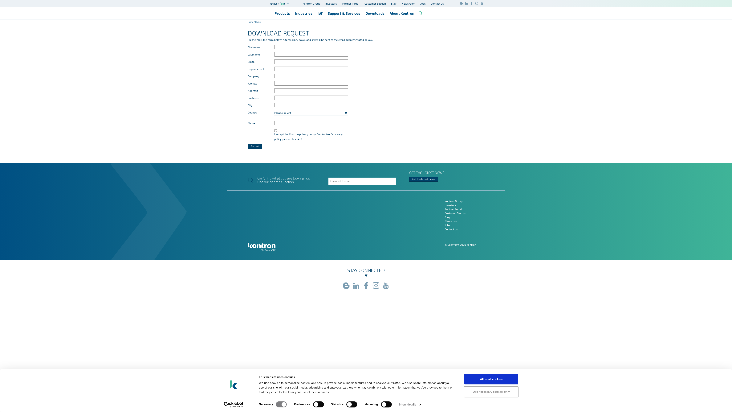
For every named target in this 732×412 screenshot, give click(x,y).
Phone (251, 123)
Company (253, 76)
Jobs (423, 3)
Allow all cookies (491, 379)
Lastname (254, 54)
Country (252, 112)
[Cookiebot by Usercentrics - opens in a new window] (233, 404)
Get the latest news (423, 179)
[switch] (318, 404)
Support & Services (344, 13)
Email (251, 61)
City (250, 105)
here (299, 139)
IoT (320, 13)
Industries (303, 13)
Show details (407, 404)
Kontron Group (311, 3)
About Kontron (402, 13)
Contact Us (437, 3)
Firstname (254, 47)
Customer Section (375, 3)
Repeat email (256, 69)
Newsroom (408, 3)
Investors (331, 3)
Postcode (253, 98)
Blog (393, 3)
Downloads (374, 13)
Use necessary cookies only (491, 391)
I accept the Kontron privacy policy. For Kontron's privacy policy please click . (308, 137)
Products (282, 13)
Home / (251, 22)
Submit (255, 146)
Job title (252, 83)
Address (253, 90)
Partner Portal (350, 3)
